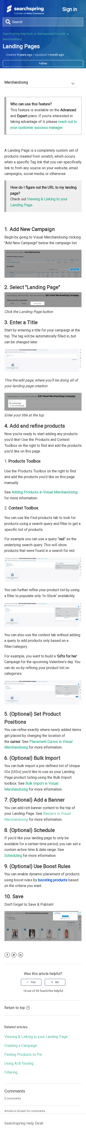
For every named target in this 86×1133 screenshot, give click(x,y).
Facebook (7, 955)
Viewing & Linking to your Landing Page (36, 1037)
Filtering (10, 1072)
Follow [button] (43, 63)
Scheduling (13, 855)
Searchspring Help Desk (18, 33)
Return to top (14, 1008)
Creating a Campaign (20, 1045)
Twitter (14, 955)
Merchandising (12, 39)
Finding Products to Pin (23, 1054)
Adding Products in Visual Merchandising (45, 492)
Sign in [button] (69, 9)
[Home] (25, 13)
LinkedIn (20, 955)
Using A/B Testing (18, 1063)
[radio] (31, 982)
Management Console (51, 33)
